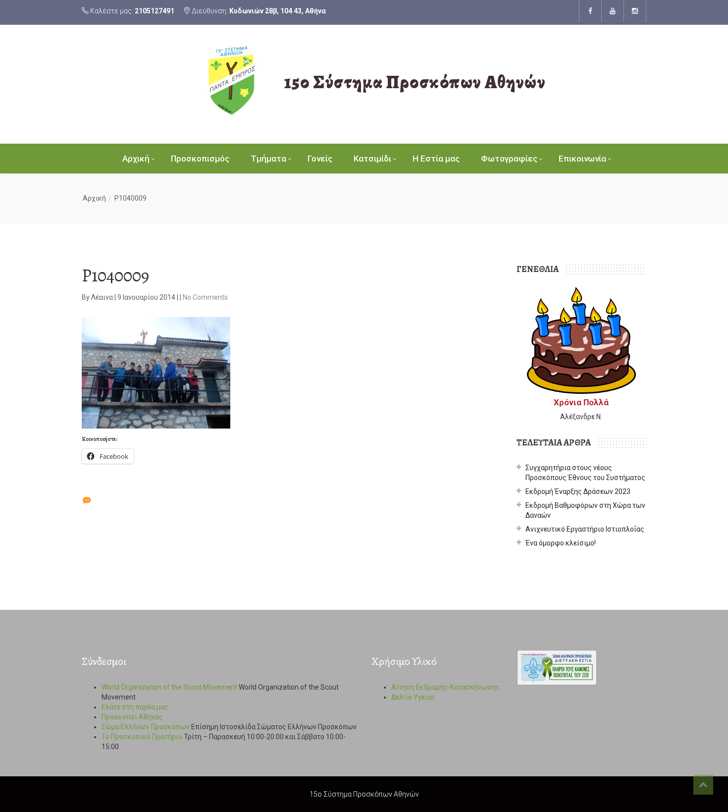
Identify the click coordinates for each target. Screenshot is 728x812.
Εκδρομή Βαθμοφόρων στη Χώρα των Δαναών (585, 510)
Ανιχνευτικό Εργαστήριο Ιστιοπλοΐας (584, 529)
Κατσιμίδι (372, 158)
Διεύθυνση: (258, 11)
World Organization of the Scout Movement (169, 687)
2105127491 (154, 11)
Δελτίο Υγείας (413, 697)
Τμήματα (268, 158)
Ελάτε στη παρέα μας (135, 707)
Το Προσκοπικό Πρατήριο (142, 737)
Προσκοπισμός (200, 158)
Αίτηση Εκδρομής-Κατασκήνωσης (445, 687)
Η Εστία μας (436, 158)
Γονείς (320, 158)
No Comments (205, 297)
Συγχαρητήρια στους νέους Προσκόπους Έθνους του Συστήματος (585, 473)
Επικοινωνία (582, 158)
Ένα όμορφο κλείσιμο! (560, 543)
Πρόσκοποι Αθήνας (132, 717)
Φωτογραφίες (509, 158)
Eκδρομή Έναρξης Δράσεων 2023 (577, 491)
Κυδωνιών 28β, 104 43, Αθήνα (277, 11)
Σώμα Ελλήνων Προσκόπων (146, 727)
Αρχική (136, 158)
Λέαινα (102, 297)
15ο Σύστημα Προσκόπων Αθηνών (415, 82)
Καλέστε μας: (131, 11)
